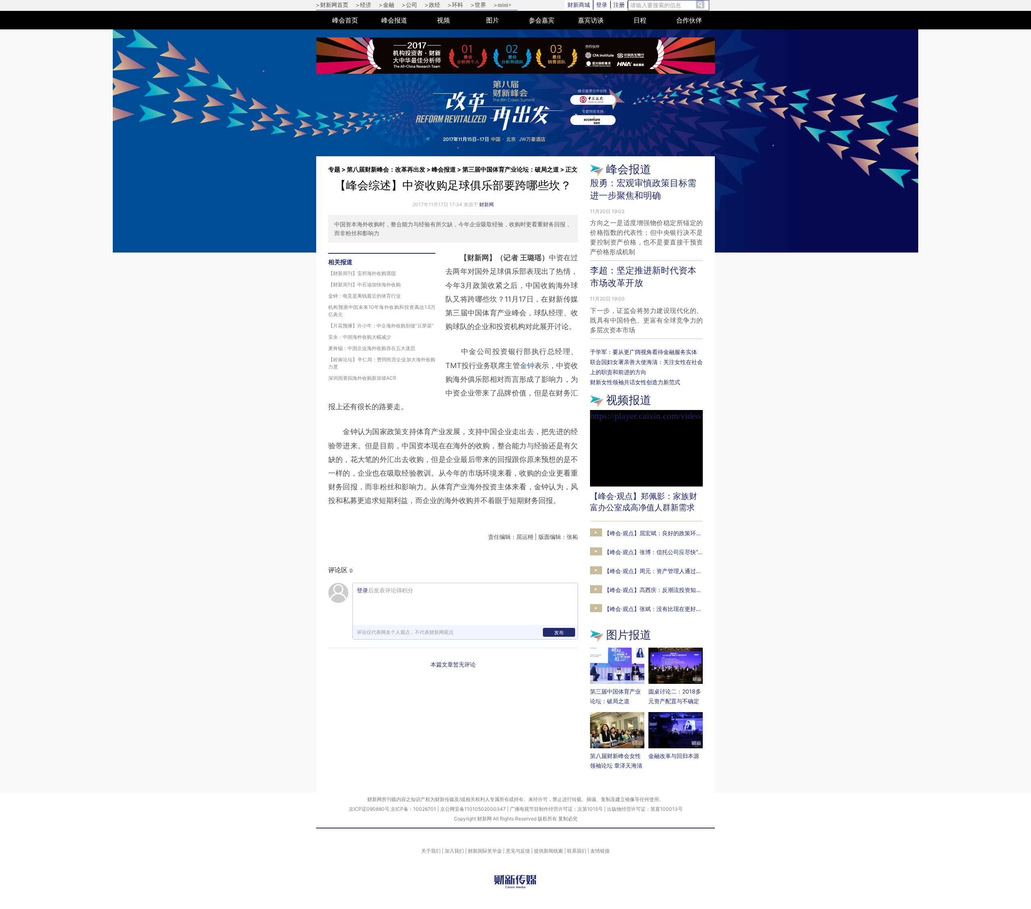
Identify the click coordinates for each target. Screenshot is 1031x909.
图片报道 (628, 635)
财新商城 (578, 4)
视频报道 (628, 400)
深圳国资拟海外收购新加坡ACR (362, 378)
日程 (640, 20)
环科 (457, 5)
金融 (388, 5)
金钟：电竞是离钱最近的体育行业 (364, 296)
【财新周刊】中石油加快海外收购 (364, 285)
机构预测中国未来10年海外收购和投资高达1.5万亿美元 (381, 310)
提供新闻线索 (548, 851)
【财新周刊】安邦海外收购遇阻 (362, 273)
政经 (434, 5)
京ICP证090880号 (369, 809)
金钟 (527, 365)
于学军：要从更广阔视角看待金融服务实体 (643, 351)
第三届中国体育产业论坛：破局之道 (510, 169)
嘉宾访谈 (591, 20)
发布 (559, 632)
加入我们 (454, 851)
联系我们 (576, 851)
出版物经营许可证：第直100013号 (645, 809)
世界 (480, 5)
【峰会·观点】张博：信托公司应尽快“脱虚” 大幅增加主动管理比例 (686, 552)
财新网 (486, 204)
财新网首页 (334, 5)
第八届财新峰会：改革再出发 (386, 169)
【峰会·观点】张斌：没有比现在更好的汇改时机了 (667, 608)
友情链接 (600, 851)
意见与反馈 (518, 851)
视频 (443, 20)
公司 (411, 5)
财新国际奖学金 (485, 851)
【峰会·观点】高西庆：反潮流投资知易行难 (658, 589)
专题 (334, 169)
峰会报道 (394, 20)
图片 (492, 20)
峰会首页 (345, 20)
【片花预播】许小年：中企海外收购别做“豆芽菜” (381, 326)
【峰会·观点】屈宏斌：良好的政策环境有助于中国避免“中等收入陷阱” (691, 533)
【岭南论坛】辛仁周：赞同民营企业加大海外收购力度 (381, 363)
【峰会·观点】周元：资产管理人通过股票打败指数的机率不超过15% (689, 570)
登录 (601, 4)
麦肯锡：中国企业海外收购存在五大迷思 (371, 348)
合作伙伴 (689, 20)
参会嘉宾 (542, 20)
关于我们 (431, 851)
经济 (365, 5)
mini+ (504, 5)
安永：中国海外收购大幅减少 (359, 337)
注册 (619, 4)
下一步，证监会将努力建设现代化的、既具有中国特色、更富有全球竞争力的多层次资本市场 (646, 320)
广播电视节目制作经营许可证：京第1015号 (556, 809)
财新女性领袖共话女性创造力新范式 (635, 382)
